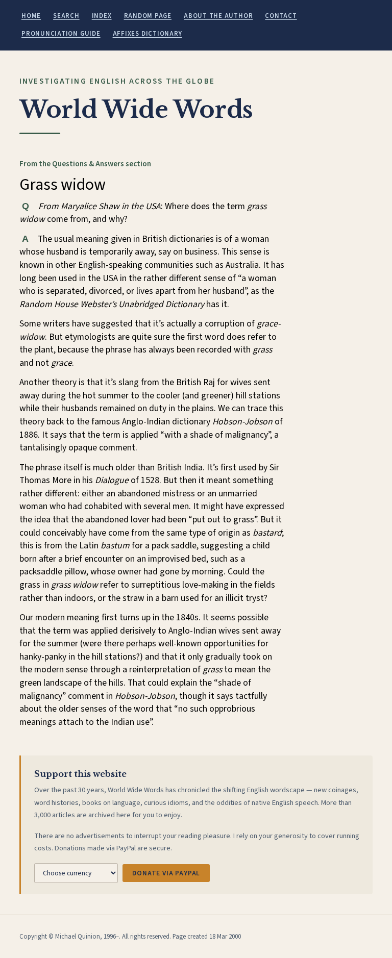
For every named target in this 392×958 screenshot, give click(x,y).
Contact (281, 15)
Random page (148, 15)
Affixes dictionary (147, 33)
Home (31, 15)
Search (66, 15)
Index (102, 15)
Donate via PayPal (166, 873)
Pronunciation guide (61, 33)
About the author (218, 15)
